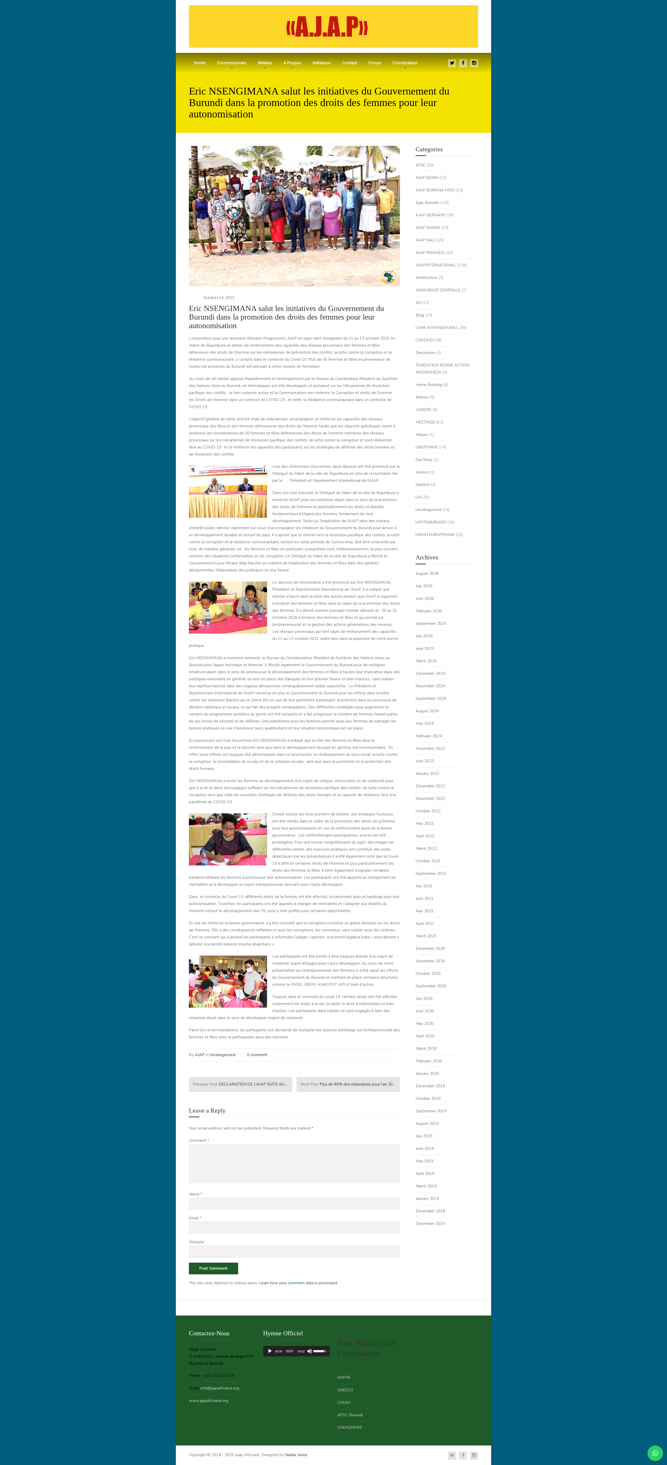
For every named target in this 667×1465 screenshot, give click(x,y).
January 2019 (427, 1198)
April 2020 (425, 1036)
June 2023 (425, 761)
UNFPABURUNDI (431, 522)
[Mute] (309, 1351)
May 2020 (425, 1023)
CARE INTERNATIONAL (437, 327)
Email (195, 1218)
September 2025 (431, 623)
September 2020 (431, 986)
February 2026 (429, 611)
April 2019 (425, 1173)
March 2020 (426, 1048)
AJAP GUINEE (428, 227)
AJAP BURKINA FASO (435, 190)
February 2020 (429, 1061)
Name (195, 1194)
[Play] (270, 1351)
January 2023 (427, 773)
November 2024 (430, 686)
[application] (296, 1351)
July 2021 (424, 886)
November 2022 (430, 798)
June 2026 (425, 598)
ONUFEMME (427, 447)
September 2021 (431, 873)
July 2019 (424, 1136)
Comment (199, 1140)
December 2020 (430, 948)
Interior (422, 397)
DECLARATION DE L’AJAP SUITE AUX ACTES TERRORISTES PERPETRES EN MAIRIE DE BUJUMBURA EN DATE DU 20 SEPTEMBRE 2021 (242, 1084)
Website (196, 1242)
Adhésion (322, 62)
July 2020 (424, 998)
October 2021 (428, 861)
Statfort (423, 484)
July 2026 (424, 586)
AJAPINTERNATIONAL (436, 265)
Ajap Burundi (427, 202)
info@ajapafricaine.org (219, 1388)
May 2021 (425, 911)
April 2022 (425, 836)
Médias (265, 62)
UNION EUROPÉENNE (435, 534)
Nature (422, 434)
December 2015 (430, 1223)
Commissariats (231, 62)
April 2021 (425, 923)
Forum (375, 62)
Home (200, 62)
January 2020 (427, 1073)
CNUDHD (424, 340)
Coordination (405, 62)
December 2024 (430, 673)
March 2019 (426, 1186)
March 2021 (426, 936)
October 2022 (428, 811)
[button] (228, 492)
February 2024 (429, 736)
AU (418, 302)
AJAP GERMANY (431, 215)
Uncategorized (222, 1054)
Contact (349, 62)
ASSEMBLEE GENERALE (438, 290)
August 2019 (427, 1123)
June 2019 (425, 1148)
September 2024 (431, 698)
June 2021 (425, 898)
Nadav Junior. (296, 1454)
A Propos (292, 62)
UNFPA (343, 1377)
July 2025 (424, 636)
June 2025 (425, 648)
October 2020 (428, 973)
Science (422, 472)
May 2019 (425, 1161)
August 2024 (427, 711)
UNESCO (345, 1390)
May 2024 (425, 723)
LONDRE (423, 409)
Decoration (425, 352)
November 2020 (430, 961)
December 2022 (430, 786)
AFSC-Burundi (350, 1415)
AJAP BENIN (427, 177)
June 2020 (425, 1011)
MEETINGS (425, 422)
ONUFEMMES (349, 1427)
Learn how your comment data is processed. (298, 1283)
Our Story (424, 459)
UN (418, 497)
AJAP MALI (426, 240)
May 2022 (425, 823)
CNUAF (344, 1402)
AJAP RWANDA (430, 252)
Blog (420, 315)
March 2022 (426, 848)
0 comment (257, 1054)
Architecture (426, 277)
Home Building (429, 384)
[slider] (290, 1351)
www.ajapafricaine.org (208, 1400)
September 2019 (431, 1111)
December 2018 (430, 1211)
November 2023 (430, 748)
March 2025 (426, 661)
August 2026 (427, 573)
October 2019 (428, 1098)
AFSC (421, 165)
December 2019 (430, 1086)
